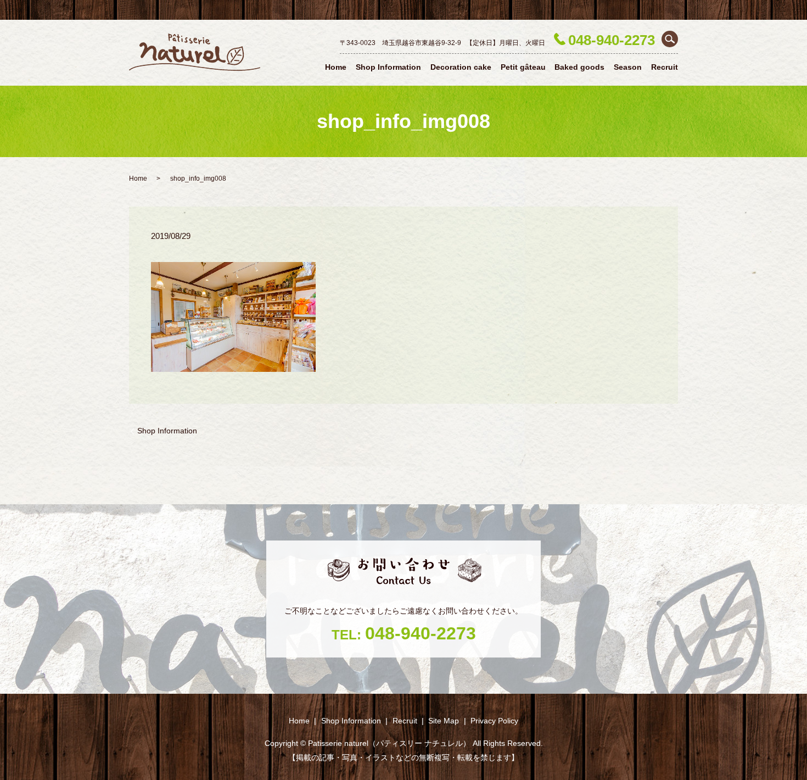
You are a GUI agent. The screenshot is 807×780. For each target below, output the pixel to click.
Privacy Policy (494, 720)
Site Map (443, 720)
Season (628, 67)
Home (335, 67)
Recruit (664, 67)
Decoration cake (460, 67)
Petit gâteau (523, 67)
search (670, 39)
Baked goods (579, 67)
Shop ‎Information (388, 67)
